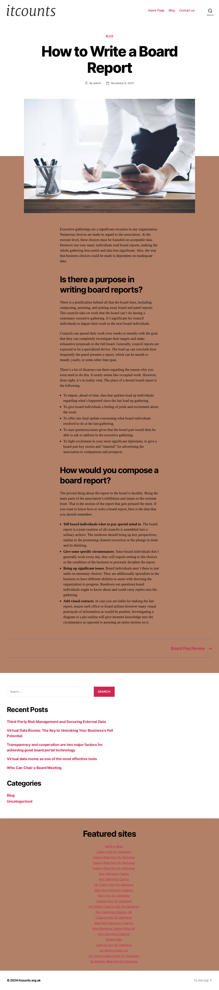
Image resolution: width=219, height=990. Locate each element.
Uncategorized (19, 801)
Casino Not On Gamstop (113, 852)
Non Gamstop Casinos (114, 934)
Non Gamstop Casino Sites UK (113, 928)
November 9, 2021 (122, 83)
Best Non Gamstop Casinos (113, 890)
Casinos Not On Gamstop (114, 901)
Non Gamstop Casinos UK (113, 912)
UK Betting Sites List (113, 950)
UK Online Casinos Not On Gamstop (113, 906)
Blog (172, 10)
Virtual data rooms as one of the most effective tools (52, 759)
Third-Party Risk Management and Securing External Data (56, 722)
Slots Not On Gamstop (114, 896)
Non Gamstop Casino (114, 874)
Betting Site (114, 939)
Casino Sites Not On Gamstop (114, 857)
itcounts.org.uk (29, 980)
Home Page (156, 10)
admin (97, 83)
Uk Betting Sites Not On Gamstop (114, 961)
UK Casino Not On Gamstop (114, 885)
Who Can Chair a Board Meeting (34, 768)
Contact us (187, 10)
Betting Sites (114, 846)
